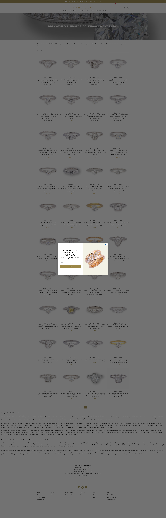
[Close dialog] (107, 244)
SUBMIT (70, 266)
